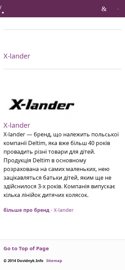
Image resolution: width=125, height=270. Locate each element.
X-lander (16, 125)
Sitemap (54, 260)
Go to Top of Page (26, 248)
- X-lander (38, 210)
